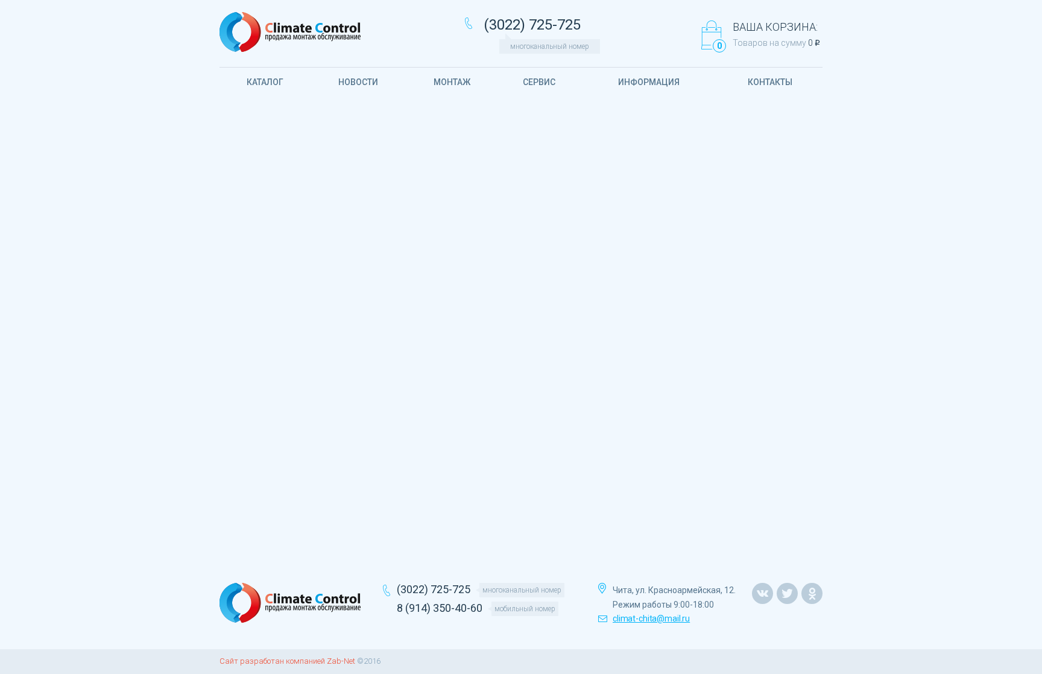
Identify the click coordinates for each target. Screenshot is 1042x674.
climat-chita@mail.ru (651, 618)
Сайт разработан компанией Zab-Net (287, 661)
